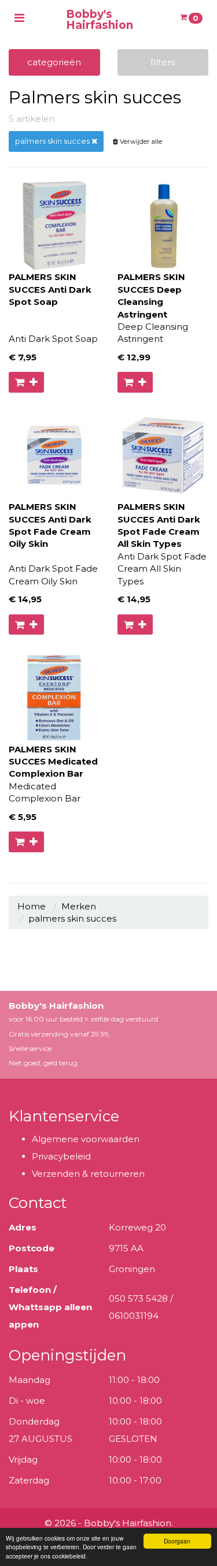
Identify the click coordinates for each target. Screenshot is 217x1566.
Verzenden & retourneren (88, 1173)
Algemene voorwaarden (85, 1139)
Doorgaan (177, 1541)
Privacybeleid (61, 1156)
